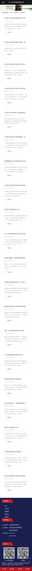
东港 (11, 564)
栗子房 (23, 563)
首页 (6, 506)
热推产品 (4, 563)
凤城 (27, 563)
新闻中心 (17, 12)
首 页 (11, 12)
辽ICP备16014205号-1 (18, 564)
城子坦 (20, 563)
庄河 (15, 563)
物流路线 (7, 511)
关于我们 (7, 508)
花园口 (8, 564)
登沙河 (5, 564)
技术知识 (23, 12)
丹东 (17, 563)
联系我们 (7, 517)
